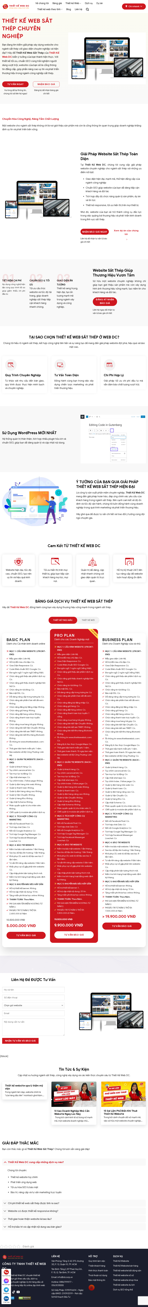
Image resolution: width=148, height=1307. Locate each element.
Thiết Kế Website (121, 1261)
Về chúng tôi (42, 3)
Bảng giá (57, 3)
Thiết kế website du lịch (124, 1285)
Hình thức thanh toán (98, 1270)
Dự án (99, 3)
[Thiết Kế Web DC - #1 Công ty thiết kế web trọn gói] (16, 6)
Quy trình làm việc (96, 1261)
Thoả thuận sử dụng (97, 1275)
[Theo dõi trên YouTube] (18, 1292)
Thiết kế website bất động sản (127, 1270)
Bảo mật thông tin (96, 1280)
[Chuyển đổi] (5, 1162)
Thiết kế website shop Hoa (125, 1280)
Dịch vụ (89, 3)
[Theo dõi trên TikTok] (13, 1292)
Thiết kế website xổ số (123, 1275)
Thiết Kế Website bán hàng (125, 1265)
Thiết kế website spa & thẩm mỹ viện (24, 1087)
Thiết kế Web (72, 3)
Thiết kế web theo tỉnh (49, 9)
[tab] (63, 620)
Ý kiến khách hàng (96, 1265)
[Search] (87, 9)
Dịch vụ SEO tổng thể (123, 1289)
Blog (68, 9)
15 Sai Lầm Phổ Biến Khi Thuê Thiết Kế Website (120, 1112)
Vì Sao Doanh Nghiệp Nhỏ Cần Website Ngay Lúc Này (71, 1112)
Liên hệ (78, 9)
